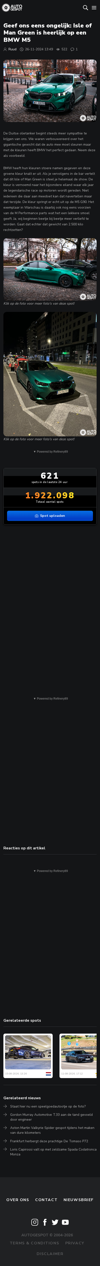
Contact (46, 1200)
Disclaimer (50, 1254)
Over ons (17, 1200)
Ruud (12, 49)
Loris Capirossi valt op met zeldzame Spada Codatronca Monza (53, 1152)
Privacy (74, 1243)
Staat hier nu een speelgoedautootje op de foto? (48, 1106)
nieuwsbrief (79, 1200)
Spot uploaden (52, 515)
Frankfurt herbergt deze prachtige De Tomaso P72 (49, 1141)
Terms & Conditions (34, 1243)
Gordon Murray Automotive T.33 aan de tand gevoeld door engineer (51, 1117)
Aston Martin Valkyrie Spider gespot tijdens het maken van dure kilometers (52, 1130)
